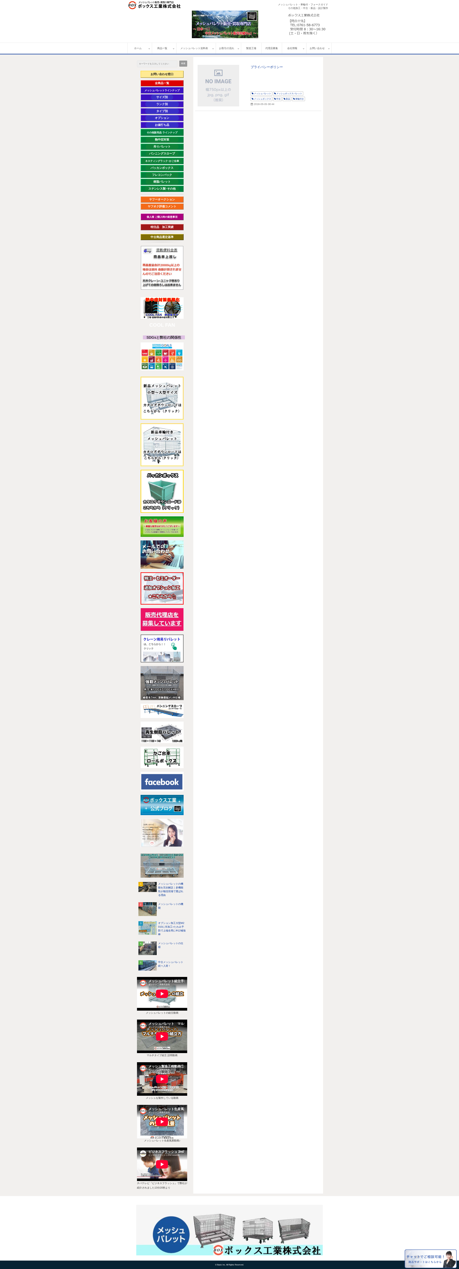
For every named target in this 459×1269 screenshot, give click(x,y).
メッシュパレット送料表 (194, 48)
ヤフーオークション (163, 199)
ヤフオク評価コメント (162, 206)
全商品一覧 (167, 83)
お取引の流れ (226, 48)
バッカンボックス (164, 167)
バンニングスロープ (162, 153)
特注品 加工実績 (165, 226)
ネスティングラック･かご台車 (162, 160)
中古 (278, 99)
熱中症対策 (167, 139)
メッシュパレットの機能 (170, 906)
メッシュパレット (262, 93)
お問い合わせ (317, 48)
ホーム (138, 48)
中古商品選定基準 (165, 236)
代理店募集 (271, 48)
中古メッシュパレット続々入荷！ (170, 964)
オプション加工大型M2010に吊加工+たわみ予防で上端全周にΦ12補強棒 (172, 929)
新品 (288, 99)
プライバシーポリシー (267, 67)
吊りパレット (166, 146)
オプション (167, 117)
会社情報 (292, 48)
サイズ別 (163, 97)
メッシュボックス (262, 99)
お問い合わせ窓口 (162, 74)
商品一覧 (162, 48)
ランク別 (167, 104)
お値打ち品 (167, 124)
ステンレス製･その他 (162, 188)
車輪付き (299, 99)
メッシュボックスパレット (289, 93)
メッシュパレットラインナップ (162, 90)
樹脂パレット (166, 181)
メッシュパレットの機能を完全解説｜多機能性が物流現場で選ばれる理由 (170, 889)
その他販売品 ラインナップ (162, 132)
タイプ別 (167, 111)
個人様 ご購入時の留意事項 (162, 216)
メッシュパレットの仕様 (170, 945)
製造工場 (251, 48)
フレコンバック (165, 174)
